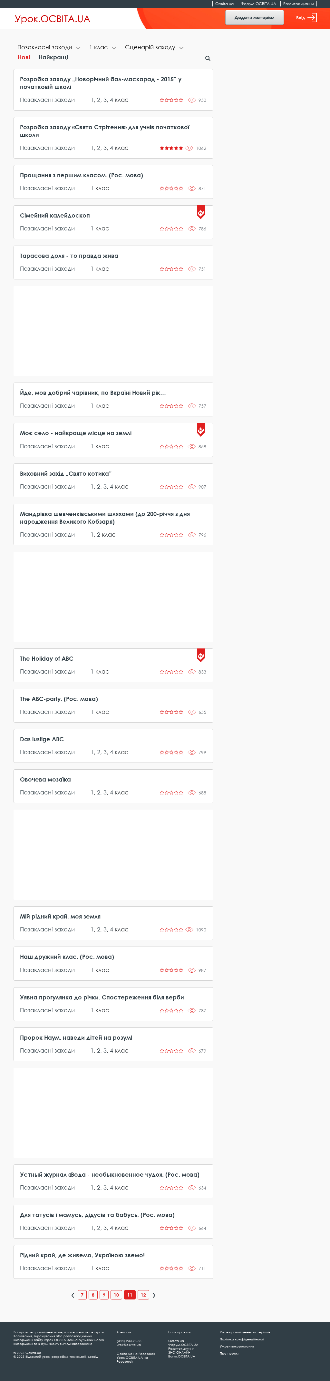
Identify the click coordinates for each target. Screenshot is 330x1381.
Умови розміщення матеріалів (245, 1332)
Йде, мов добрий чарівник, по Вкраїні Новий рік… (93, 392)
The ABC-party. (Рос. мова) (59, 698)
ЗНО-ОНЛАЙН (179, 1352)
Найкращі (53, 57)
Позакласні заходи (47, 99)
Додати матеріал (255, 17)
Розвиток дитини (298, 3)
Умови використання (237, 1346)
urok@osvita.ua (129, 1345)
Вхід (300, 17)
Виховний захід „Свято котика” (66, 473)
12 (143, 1295)
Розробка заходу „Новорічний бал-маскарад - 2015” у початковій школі (100, 82)
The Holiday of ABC (46, 658)
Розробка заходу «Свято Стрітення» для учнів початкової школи (104, 130)
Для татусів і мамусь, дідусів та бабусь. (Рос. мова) (97, 1214)
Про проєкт (229, 1353)
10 (116, 1295)
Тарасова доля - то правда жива (69, 255)
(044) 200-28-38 (129, 1341)
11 (129, 1295)
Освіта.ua (224, 3)
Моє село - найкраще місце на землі (75, 432)
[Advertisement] (114, 331)
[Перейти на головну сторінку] (53, 18)
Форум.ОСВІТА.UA (258, 3)
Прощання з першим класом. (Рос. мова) (81, 175)
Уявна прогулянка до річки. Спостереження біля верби (102, 997)
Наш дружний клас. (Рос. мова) (67, 956)
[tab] (49, 48)
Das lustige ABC (42, 739)
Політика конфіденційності (242, 1339)
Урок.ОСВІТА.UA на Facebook (132, 1359)
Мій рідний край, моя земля (60, 916)
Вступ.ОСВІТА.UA (181, 1356)
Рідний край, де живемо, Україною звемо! (82, 1255)
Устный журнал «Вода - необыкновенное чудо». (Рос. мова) (109, 1174)
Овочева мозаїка (45, 779)
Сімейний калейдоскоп (55, 215)
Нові (24, 57)
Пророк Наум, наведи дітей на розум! (76, 1037)
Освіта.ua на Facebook (136, 1354)
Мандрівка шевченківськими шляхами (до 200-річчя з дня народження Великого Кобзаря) (105, 517)
